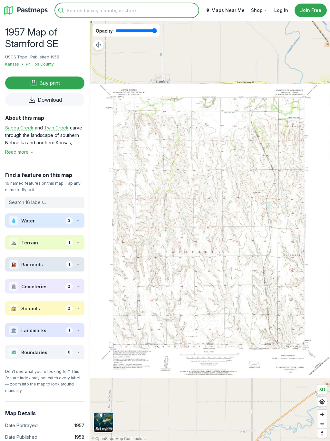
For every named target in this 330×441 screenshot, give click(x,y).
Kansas (12, 64)
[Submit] (61, 10)
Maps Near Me (228, 10)
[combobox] (126, 10)
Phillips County (40, 64)
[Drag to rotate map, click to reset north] (322, 433)
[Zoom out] (322, 423)
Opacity (104, 30)
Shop (257, 10)
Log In (281, 10)
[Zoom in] (322, 414)
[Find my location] (322, 401)
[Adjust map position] (98, 45)
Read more (17, 152)
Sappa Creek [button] (19, 127)
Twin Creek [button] (56, 127)
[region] (210, 231)
